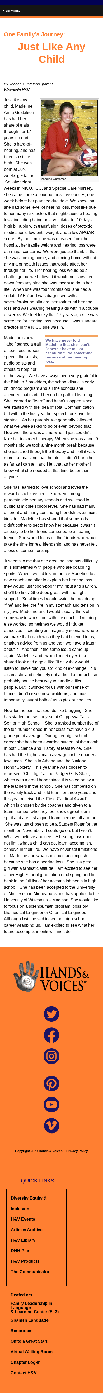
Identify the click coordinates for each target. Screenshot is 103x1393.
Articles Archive (27, 1229)
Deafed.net (21, 1295)
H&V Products (25, 1261)
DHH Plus (20, 1251)
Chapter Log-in (26, 1362)
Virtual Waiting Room (32, 1352)
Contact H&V (24, 1373)
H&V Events (23, 1219)
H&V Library (23, 1240)
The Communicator (30, 1272)
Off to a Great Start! (30, 1341)
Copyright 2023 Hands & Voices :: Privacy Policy (51, 1151)
